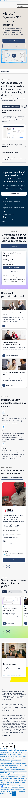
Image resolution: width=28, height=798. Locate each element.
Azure (17, 769)
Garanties (18, 758)
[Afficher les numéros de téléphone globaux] (13, 794)
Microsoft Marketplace (19, 776)
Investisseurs (22, 782)
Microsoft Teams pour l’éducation (8, 761)
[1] (2, 689)
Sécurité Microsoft (10, 769)
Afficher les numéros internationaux (11, 675)
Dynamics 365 (22, 769)
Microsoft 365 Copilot (12, 771)
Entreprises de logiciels (18, 778)
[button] (14, 56)
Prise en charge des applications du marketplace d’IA (13, 774)
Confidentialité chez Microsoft (11, 782)
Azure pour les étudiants (11, 767)
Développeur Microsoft (11, 773)
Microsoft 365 (3, 752)
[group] (14, 522)
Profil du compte (17, 754)
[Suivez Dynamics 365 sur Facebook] (14, 746)
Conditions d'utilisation (5, 791)
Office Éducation (17, 763)
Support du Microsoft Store (15, 756)
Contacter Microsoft (5, 789)
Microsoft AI (3, 769)
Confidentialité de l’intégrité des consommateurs (12, 787)
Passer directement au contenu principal (10, 1)
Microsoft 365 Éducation (6, 763)
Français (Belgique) (4, 784)
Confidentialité (13, 789)
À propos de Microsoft (12, 780)
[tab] (11, 106)
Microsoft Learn (22, 773)
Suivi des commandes (5, 758)
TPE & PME (3, 773)
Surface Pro (3, 749)
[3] (2, 713)
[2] (2, 702)
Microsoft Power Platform (6, 778)
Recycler (13, 758)
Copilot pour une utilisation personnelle (17, 750)
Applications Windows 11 (6, 754)
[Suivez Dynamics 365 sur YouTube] (11, 746)
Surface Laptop (10, 749)
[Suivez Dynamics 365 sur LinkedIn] (7, 746)
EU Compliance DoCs (10, 793)
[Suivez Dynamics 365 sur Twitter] (3, 746)
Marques (14, 791)
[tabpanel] (14, 136)
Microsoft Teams (23, 771)
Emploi (5, 780)
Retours (24, 756)
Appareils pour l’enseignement (13, 760)
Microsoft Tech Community (6, 776)
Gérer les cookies (22, 789)
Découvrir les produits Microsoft (15, 752)
